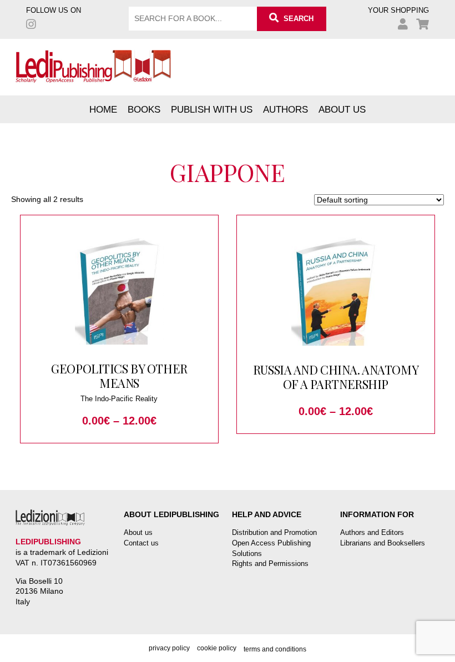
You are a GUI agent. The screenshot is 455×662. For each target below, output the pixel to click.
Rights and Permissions (270, 563)
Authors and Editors (372, 532)
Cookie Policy (216, 648)
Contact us (141, 543)
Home (103, 109)
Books (144, 109)
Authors (285, 109)
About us (342, 109)
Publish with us (211, 109)
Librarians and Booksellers (382, 543)
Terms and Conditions (275, 649)
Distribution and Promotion (274, 532)
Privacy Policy (169, 648)
